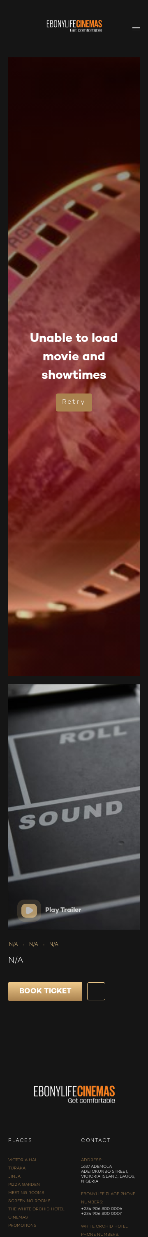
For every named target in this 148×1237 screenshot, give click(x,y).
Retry (74, 402)
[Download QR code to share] (96, 991)
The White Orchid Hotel (36, 1209)
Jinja (14, 1176)
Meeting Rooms (26, 1193)
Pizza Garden (24, 1185)
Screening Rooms (29, 1201)
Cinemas (18, 1217)
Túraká (16, 1168)
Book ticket (45, 991)
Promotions (22, 1225)
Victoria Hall (24, 1160)
